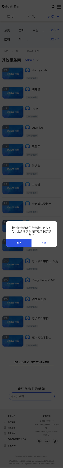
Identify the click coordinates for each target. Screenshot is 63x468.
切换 (44, 243)
